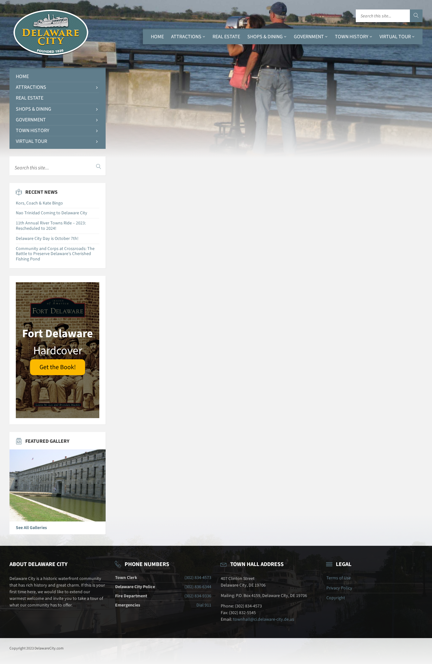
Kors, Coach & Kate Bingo (39, 203)
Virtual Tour (395, 36)
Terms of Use (338, 578)
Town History (351, 36)
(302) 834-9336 (197, 596)
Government (309, 36)
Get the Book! (58, 367)
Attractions (186, 36)
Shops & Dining (265, 36)
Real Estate (226, 36)
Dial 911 (203, 605)
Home (157, 36)
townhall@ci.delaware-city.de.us (263, 619)
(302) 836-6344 (197, 587)
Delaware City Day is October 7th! (47, 238)
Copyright (335, 598)
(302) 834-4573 (197, 578)
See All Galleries (31, 528)
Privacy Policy (339, 588)
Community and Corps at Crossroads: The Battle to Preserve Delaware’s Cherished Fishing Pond (55, 254)
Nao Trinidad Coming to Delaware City (51, 213)
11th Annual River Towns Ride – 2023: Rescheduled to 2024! (51, 226)
